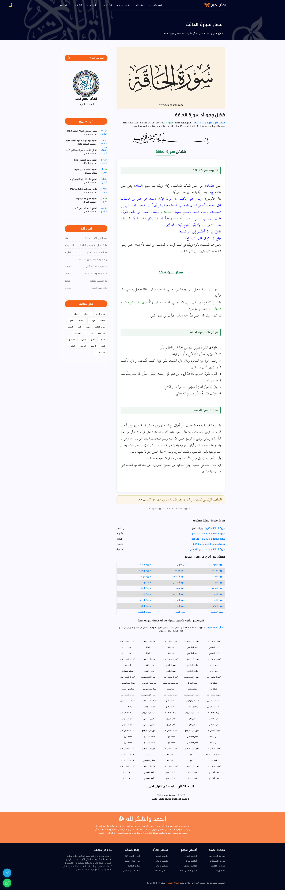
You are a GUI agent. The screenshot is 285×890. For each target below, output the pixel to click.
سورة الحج (219, 582)
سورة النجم (219, 600)
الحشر (73, 346)
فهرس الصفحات (161, 871)
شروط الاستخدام (217, 861)
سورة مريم (146, 577)
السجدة (90, 333)
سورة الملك (180, 606)
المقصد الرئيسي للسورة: (207, 499)
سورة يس (180, 588)
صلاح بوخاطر (192, 689)
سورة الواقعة (145, 600)
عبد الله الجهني (149, 706)
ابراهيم (81, 320)
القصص (70, 327)
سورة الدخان (145, 588)
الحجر (72, 320)
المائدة (102, 320)
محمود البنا (171, 760)
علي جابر (192, 724)
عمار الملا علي (192, 653)
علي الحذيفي (213, 724)
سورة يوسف (179, 571)
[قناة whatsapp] (7, 883)
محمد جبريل (128, 742)
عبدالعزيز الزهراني (192, 706)
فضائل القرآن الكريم (195, 34)
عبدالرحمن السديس (127, 689)
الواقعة (83, 346)
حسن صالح (213, 671)
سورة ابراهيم (145, 571)
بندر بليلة (171, 653)
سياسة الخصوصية (217, 856)
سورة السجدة (218, 588)
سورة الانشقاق (217, 612)
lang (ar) (78, 5)
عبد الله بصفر (170, 706)
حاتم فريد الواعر (127, 653)
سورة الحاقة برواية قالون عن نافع (208, 538)
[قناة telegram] (7, 873)
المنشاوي (213, 760)
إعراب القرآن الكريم (131, 871)
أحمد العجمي (213, 653)
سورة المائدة (218, 571)
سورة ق (147, 594)
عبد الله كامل (127, 706)
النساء (76, 314)
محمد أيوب (171, 742)
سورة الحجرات (179, 594)
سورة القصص (179, 582)
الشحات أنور (214, 689)
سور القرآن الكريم (132, 861)
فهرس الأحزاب (161, 866)
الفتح (93, 339)
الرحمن (93, 346)
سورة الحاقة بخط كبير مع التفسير (207, 549)
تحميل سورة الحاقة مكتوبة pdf (209, 544)
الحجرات (83, 339)
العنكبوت (147, 582)
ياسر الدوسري (149, 778)
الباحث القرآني (190, 856)
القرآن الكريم (107, 5)
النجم (103, 346)
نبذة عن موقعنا (218, 866)
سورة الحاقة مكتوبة (215, 528)
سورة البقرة (218, 565)
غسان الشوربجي (127, 724)
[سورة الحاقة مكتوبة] (171, 78)
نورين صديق (192, 778)
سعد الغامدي (171, 671)
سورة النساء (145, 565)
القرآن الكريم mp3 (215, 628)
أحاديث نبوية (124, 5)
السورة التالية (157, 509)
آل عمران (181, 565)
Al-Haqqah (168, 123)
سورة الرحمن (179, 600)
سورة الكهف (179, 577)
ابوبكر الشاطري (127, 671)
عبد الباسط (170, 689)
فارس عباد (213, 742)
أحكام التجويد (134, 866)
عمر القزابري (170, 724)
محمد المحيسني (149, 742)
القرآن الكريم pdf (132, 856)
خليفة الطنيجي (192, 671)
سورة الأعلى (179, 612)
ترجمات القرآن (190, 866)
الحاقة (170, 509)
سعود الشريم (149, 671)
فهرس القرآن (162, 856)
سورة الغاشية (144, 612)
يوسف (92, 320)
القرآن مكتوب (157, 5)
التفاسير (93, 5)
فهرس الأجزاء (162, 861)
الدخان (102, 339)
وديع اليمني (170, 778)
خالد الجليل (149, 653)
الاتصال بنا (63, 5)
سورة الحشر (218, 606)
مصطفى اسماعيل (127, 760)
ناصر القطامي (214, 778)
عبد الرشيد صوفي (213, 706)
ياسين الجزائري (127, 778)
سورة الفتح (218, 594)
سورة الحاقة (198, 123)
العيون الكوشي (149, 724)
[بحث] (69, 58)
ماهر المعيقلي (192, 742)
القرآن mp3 (140, 5)
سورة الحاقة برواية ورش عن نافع (208, 533)
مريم (88, 327)
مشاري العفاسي (149, 760)
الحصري (192, 760)
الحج (79, 327)
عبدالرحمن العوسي (149, 689)
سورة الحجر (219, 577)
